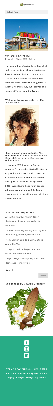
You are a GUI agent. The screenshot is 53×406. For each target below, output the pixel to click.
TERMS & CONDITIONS (18, 369)
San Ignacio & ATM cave (18, 55)
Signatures (40, 377)
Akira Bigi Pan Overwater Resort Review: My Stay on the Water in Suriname (22, 221)
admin (11, 59)
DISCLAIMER (40, 369)
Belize (32, 59)
